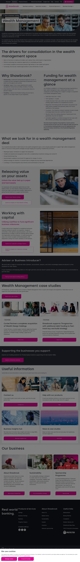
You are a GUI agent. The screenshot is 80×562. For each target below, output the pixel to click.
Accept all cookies (25, 559)
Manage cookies (9, 559)
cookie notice (27, 555)
